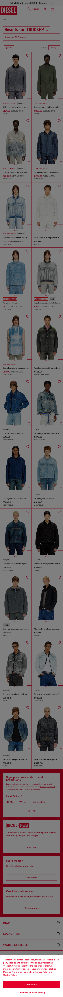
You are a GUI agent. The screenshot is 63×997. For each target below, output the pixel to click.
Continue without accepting (31, 992)
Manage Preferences (13, 972)
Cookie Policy (9, 975)
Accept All (31, 984)
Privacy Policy (41, 972)
